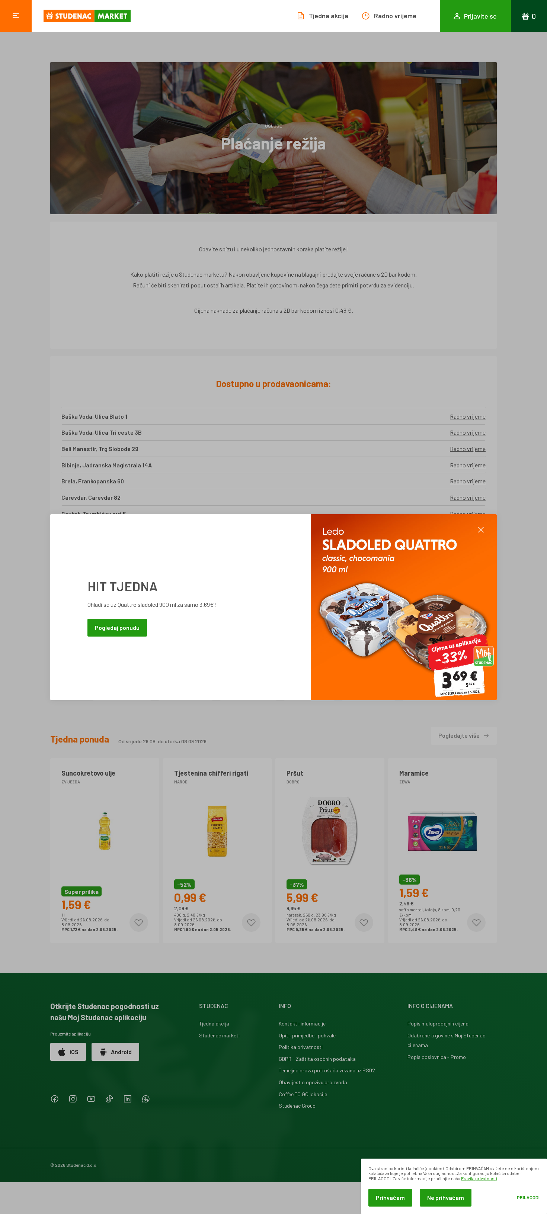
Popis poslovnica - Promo (436, 1057)
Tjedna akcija (214, 1023)
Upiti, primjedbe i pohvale (307, 1035)
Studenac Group (297, 1105)
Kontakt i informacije (302, 1023)
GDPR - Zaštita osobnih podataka (317, 1059)
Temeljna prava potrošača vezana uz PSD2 (327, 1070)
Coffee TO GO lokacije (303, 1094)
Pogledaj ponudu (117, 627)
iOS (74, 1051)
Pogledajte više (459, 735)
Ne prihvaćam (445, 1197)
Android (121, 1051)
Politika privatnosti (301, 1047)
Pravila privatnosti (479, 1178)
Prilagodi (528, 1197)
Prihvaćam (390, 1197)
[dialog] (454, 1186)
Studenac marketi (219, 1035)
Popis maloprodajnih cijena (437, 1023)
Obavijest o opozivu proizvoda (313, 1082)
